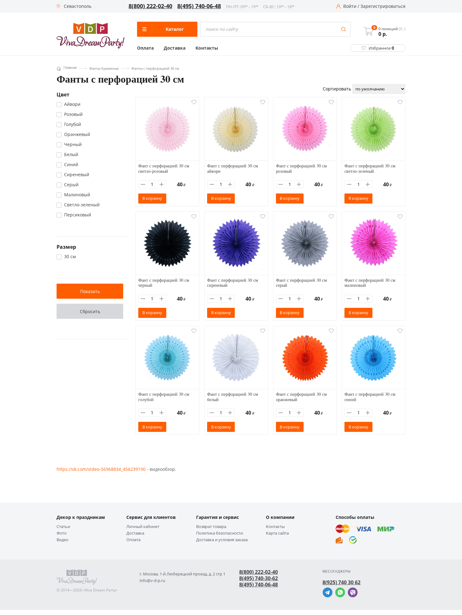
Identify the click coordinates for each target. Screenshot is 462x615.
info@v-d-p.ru (152, 581)
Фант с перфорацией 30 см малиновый (369, 282)
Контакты (206, 48)
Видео (63, 540)
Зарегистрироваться (382, 6)
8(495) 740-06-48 (199, 6)
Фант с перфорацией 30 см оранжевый (301, 396)
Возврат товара (211, 527)
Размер (66, 246)
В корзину (152, 198)
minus (143, 184)
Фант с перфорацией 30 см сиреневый (232, 282)
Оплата (145, 48)
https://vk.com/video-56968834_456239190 (101, 469)
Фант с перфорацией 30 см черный (163, 282)
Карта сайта (277, 533)
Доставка (174, 48)
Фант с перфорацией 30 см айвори (232, 168)
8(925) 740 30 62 (341, 582)
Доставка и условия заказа (222, 540)
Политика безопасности (219, 533)
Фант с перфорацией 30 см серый (301, 282)
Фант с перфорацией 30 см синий (369, 396)
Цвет (63, 94)
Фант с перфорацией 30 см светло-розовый (163, 168)
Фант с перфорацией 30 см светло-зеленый (369, 168)
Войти (349, 6)
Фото (62, 533)
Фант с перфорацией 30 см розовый (301, 168)
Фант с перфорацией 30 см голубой (163, 396)
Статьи (63, 527)
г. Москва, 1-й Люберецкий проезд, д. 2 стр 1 (182, 574)
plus (161, 184)
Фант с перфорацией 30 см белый (232, 396)
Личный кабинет (142, 527)
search (343, 29)
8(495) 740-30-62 (258, 578)
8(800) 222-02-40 (150, 6)
